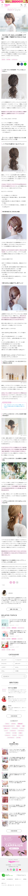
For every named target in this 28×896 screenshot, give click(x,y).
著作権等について (18, 879)
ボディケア (17, 663)
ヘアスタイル (12, 730)
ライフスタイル (21, 627)
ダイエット (8, 735)
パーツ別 (8, 649)
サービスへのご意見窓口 (16, 864)
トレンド (22, 728)
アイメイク (3, 663)
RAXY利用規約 (8, 864)
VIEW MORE (14, 716)
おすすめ (8, 59)
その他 (16, 671)
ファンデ (20, 735)
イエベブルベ (20, 730)
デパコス (14, 735)
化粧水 (20, 732)
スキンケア (3, 660)
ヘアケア (8, 57)
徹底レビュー (7, 728)
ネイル (16, 667)
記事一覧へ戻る (14, 609)
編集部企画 (14, 627)
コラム (2, 671)
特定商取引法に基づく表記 (13, 866)
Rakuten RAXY (8, 5)
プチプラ (8, 732)
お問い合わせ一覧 (11, 885)
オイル (13, 649)
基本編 (18, 726)
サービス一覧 (4, 885)
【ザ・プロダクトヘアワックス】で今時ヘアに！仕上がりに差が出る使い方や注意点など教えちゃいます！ (14, 406)
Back (3, 585)
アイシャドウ (14, 728)
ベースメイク (18, 660)
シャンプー (20, 638)
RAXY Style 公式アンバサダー (9, 726)
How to (3, 59)
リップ (6, 730)
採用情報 (24, 879)
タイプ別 (18, 737)
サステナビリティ (18, 885)
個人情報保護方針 (10, 879)
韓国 (23, 726)
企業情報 (3, 879)
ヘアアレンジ (14, 59)
